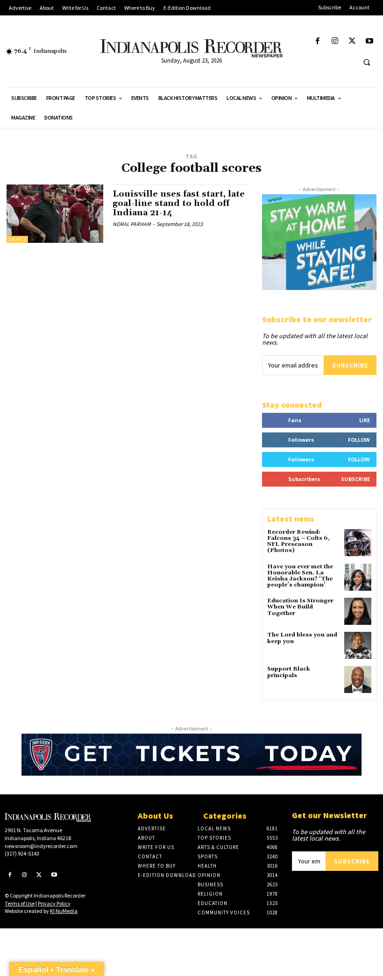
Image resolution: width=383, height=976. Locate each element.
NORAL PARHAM (132, 223)
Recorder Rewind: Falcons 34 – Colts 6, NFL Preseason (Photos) (298, 541)
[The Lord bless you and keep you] (357, 645)
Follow (359, 439)
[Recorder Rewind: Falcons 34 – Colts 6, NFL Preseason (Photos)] (357, 542)
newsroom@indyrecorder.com (41, 845)
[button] (366, 62)
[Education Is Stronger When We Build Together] (357, 611)
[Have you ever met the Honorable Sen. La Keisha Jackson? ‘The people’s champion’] (357, 577)
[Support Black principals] (357, 679)
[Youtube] (369, 41)
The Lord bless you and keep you (302, 637)
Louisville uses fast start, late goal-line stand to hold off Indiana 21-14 (179, 203)
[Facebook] (317, 41)
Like (364, 420)
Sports (17, 239)
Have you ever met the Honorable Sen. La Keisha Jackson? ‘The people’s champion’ (300, 576)
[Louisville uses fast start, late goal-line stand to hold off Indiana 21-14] (55, 213)
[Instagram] (334, 41)
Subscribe (350, 365)
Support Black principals (288, 672)
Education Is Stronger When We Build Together (300, 606)
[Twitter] (352, 41)
